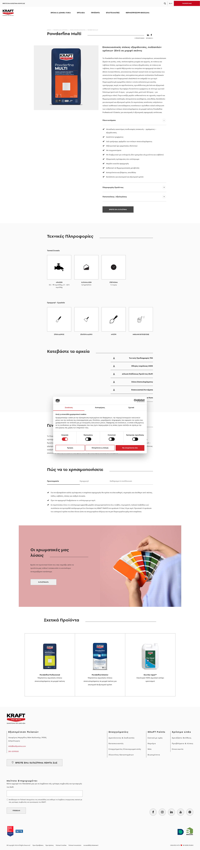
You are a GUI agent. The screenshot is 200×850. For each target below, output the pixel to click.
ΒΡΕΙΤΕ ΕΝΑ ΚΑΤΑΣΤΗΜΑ (118, 209)
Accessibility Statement (90, 845)
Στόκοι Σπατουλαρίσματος (77, 30)
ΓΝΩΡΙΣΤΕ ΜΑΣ (187, 3)
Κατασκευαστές (116, 743)
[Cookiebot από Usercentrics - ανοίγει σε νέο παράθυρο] (135, 400)
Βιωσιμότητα (154, 755)
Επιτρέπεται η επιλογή (100, 448)
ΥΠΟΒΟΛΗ (16, 811)
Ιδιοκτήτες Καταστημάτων (121, 755)
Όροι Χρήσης (50, 845)
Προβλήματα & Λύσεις (182, 743)
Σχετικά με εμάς (155, 738)
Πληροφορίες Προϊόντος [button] (112, 187)
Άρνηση (70, 448)
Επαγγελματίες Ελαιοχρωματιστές (125, 749)
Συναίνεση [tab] (69, 407)
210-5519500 (13, 751)
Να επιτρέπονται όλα (130, 448)
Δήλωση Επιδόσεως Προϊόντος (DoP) (137, 374)
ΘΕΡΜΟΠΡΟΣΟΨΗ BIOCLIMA (137, 12)
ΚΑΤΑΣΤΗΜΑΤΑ (43, 582)
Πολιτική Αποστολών (75, 845)
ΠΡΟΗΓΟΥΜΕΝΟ (140, 38)
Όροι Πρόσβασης (38, 845)
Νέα (149, 749)
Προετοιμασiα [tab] (53, 481)
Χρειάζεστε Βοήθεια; (182, 738)
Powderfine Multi (93, 30)
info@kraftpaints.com (17, 746)
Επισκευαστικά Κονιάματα (142, 390)
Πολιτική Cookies (61, 845)
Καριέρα (152, 743)
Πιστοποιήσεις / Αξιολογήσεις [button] (114, 196)
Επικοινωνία (177, 749)
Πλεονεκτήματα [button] (109, 120)
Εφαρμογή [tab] (84, 481)
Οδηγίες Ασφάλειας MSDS (142, 366)
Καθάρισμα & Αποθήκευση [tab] (121, 481)
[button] (148, 34)
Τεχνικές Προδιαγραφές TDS (141, 358)
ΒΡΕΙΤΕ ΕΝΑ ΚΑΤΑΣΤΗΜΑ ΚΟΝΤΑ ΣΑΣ (14, 3)
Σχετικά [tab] (131, 407)
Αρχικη (49, 30)
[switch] (88, 439)
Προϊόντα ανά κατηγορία (60, 30)
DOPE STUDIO (189, 845)
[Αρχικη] (8, 13)
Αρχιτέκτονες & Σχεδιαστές (122, 738)
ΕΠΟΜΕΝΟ (149, 38)
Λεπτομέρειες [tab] (100, 407)
